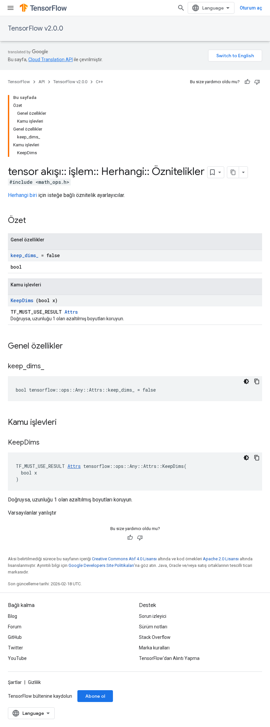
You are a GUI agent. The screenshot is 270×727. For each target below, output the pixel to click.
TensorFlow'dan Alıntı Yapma (169, 658)
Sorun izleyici (152, 616)
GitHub (15, 637)
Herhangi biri (22, 195)
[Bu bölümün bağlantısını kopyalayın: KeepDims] (47, 443)
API (42, 81)
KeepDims (22, 300)
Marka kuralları (154, 647)
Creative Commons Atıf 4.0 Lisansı (124, 558)
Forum (14, 626)
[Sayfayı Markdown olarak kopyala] (233, 172)
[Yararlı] (247, 82)
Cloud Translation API (50, 59)
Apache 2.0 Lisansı (221, 558)
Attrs (71, 312)
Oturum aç (251, 8)
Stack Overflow (155, 637)
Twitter (15, 647)
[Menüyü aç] (10, 8)
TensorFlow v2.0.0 (35, 28)
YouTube (17, 658)
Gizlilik (34, 682)
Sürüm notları (153, 626)
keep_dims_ (25, 255)
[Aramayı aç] (181, 8)
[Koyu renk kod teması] (246, 381)
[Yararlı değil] (257, 82)
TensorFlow (19, 81)
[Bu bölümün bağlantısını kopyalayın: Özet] (34, 221)
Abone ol (95, 696)
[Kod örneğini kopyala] (257, 381)
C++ (99, 81)
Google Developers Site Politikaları (101, 565)
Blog (12, 616)
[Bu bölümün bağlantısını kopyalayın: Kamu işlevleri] (65, 423)
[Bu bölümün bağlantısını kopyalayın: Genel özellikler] (71, 347)
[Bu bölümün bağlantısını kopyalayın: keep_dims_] (52, 367)
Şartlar (15, 682)
